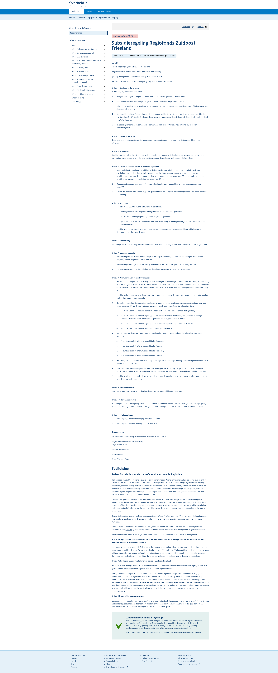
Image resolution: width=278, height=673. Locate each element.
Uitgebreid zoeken (104, 18)
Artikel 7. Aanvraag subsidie (83, 75)
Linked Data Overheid (151, 658)
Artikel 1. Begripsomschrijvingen (85, 49)
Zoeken (89, 11)
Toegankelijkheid (113, 661)
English (73, 661)
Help (72, 664)
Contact (74, 658)
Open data (146, 655)
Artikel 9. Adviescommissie (82, 86)
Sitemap (109, 664)
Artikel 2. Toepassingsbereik (83, 53)
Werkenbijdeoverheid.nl (187, 664)
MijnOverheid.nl (184, 655)
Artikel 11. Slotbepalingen (82, 94)
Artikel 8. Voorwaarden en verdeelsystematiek (82, 80)
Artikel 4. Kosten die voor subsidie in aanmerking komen (86, 62)
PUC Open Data (148, 661)
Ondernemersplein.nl (186, 661)
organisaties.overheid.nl (183, 628)
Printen (201, 26)
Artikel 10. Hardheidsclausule (83, 90)
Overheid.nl (75, 12)
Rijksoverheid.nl (184, 658)
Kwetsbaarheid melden (115, 667)
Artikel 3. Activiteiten (80, 57)
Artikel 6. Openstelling (80, 71)
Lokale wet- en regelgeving (86, 18)
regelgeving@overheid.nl (190, 632)
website (129, 529)
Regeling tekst (76, 33)
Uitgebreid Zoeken (103, 11)
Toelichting (76, 102)
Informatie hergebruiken (116, 655)
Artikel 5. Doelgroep (80, 67)
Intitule (74, 45)
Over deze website (78, 655)
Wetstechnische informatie (80, 28)
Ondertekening (78, 98)
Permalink (186, 26)
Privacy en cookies (113, 658)
